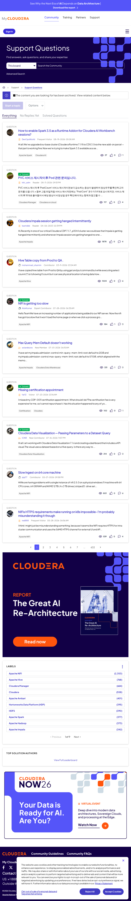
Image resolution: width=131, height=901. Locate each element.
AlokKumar (27, 308)
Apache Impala (26, 242)
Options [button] (33, 105)
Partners (81, 17)
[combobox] (80, 66)
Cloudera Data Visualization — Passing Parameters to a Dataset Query (64, 433)
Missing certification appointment (40, 390)
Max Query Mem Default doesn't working (45, 343)
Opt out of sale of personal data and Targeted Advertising (39, 892)
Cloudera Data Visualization (31, 454)
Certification (25, 411)
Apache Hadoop (17, 723)
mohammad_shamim (31, 265)
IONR (24, 438)
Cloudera (38, 411)
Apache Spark (25, 155)
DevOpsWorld (28, 139)
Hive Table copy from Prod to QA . (40, 260)
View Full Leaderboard (65, 760)
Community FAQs (79, 853)
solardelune (27, 347)
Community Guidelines (47, 853)
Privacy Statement (104, 883)
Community (51, 17)
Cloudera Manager (27, 202)
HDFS (12, 710)
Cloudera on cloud (47, 202)
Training (67, 17)
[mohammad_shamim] (10, 262)
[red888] (10, 514)
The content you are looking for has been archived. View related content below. (63, 95)
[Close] (123, 860)
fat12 (24, 394)
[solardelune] (10, 345)
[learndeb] (10, 223)
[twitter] (10, 867)
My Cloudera (11, 862)
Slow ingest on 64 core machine (39, 472)
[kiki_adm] (10, 176)
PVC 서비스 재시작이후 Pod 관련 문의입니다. (47, 177)
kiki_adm (26, 182)
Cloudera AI (40, 155)
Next (76, 736)
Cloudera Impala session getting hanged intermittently (54, 221)
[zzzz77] (10, 474)
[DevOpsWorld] (10, 132)
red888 (25, 520)
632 (93, 547)
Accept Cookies (113, 891)
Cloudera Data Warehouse (48, 368)
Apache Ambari (17, 698)
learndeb (26, 226)
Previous (56, 736)
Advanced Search (15, 73)
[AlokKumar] (10, 301)
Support (95, 17)
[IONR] (10, 431)
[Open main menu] (127, 31)
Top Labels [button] (120, 664)
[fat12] (10, 388)
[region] (72, 878)
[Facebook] (3, 867)
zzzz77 (24, 477)
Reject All (89, 891)
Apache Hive (25, 281)
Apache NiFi (24, 324)
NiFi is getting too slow (33, 303)
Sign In (9, 31)
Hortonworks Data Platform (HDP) (27, 704)
